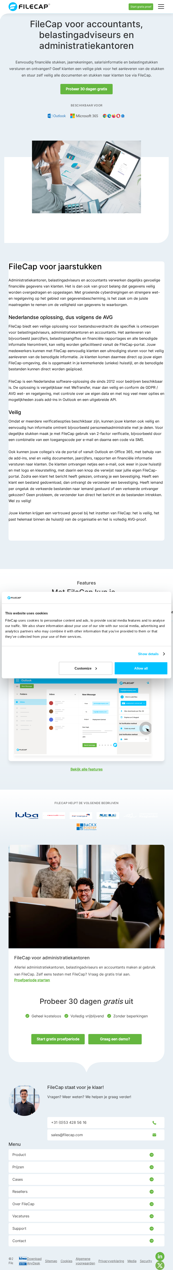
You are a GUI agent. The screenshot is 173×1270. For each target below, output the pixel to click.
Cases (17, 1179)
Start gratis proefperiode (58, 1039)
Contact (19, 1241)
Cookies (66, 1261)
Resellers (19, 1191)
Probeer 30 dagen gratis (86, 89)
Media (132, 1261)
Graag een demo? (115, 1039)
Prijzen (18, 1167)
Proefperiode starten (32, 980)
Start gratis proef (140, 6)
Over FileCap (23, 1204)
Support (19, 1228)
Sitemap (51, 1261)
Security (146, 1261)
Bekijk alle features (87, 769)
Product (19, 1154)
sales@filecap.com (67, 1135)
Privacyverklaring (111, 1261)
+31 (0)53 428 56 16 (68, 1122)
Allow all (141, 668)
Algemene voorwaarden (85, 1261)
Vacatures (20, 1216)
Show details (148, 654)
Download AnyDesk (34, 1261)
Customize (83, 668)
